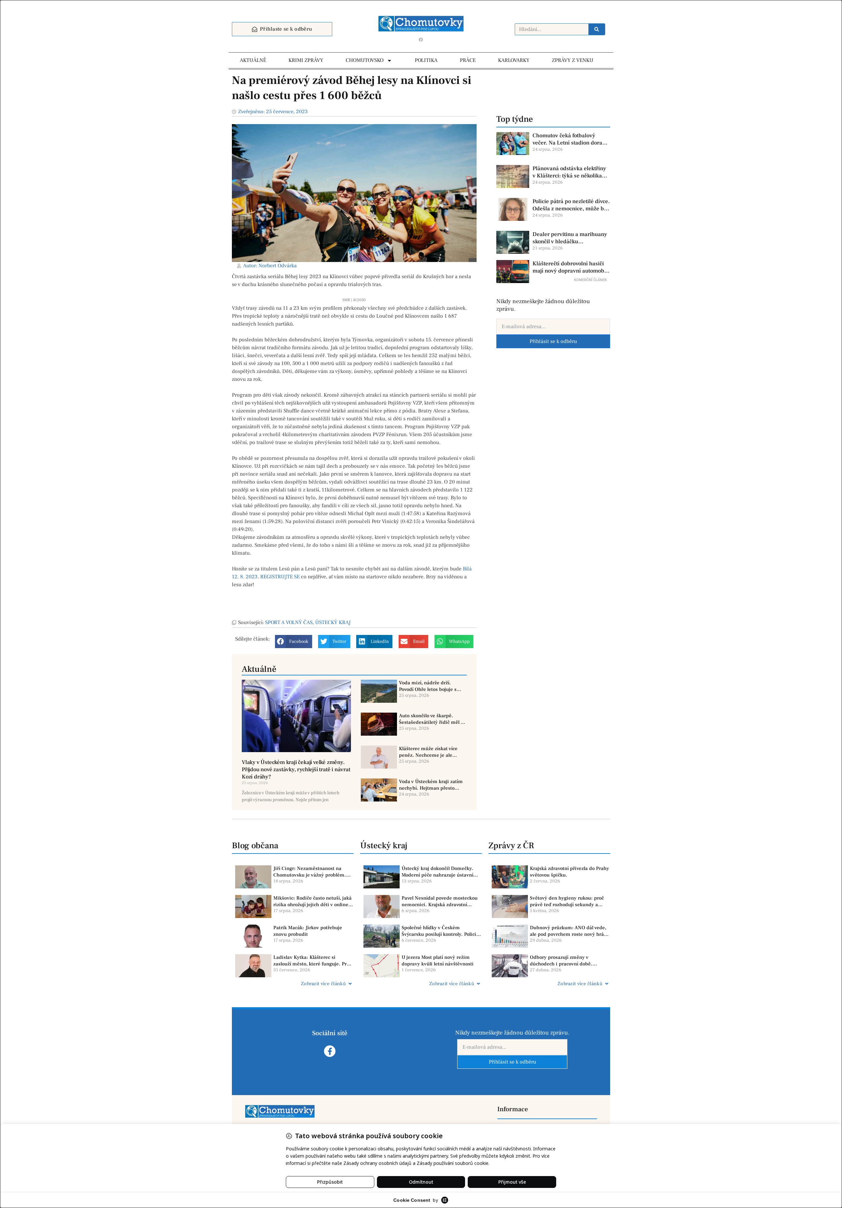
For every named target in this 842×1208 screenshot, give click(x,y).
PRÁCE (468, 60)
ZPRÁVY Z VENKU (572, 60)
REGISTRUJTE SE (280, 576)
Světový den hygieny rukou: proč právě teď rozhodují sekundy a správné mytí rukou (567, 901)
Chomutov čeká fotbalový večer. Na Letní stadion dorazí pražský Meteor (569, 139)
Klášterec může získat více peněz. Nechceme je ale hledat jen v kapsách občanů (430, 752)
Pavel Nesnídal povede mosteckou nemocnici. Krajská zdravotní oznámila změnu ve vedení (440, 901)
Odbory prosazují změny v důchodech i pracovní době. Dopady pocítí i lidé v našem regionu (562, 960)
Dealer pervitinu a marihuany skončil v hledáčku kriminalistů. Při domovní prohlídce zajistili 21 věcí (569, 238)
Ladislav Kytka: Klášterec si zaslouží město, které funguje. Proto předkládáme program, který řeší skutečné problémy (313, 960)
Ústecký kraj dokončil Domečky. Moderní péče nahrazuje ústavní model (437, 871)
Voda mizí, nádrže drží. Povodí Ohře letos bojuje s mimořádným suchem (428, 686)
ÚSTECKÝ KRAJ (333, 622)
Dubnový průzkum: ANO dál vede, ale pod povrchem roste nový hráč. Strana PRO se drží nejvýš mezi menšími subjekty (569, 931)
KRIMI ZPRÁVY (305, 60)
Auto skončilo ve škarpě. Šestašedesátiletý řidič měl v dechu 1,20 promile (431, 719)
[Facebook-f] (329, 1051)
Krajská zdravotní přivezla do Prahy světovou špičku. (569, 871)
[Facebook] (421, 39)
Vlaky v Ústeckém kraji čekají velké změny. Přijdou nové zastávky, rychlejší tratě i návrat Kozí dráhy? (296, 769)
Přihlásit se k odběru (553, 341)
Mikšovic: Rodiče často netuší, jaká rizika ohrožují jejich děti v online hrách (312, 901)
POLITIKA (426, 60)
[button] (293, 641)
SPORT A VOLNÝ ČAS (288, 622)
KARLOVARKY (514, 60)
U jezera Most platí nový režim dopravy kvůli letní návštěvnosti (438, 960)
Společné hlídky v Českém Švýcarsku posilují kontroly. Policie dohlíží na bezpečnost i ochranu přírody (440, 931)
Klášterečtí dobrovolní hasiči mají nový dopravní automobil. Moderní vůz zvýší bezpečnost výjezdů (570, 267)
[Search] (596, 29)
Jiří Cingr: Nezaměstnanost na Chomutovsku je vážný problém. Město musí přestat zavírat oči (309, 871)
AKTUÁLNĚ (253, 60)
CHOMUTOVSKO (365, 60)
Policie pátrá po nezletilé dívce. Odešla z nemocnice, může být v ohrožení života (571, 205)
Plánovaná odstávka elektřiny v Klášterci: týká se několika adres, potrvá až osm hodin (569, 172)
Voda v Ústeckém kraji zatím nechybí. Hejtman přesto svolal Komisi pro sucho (431, 784)
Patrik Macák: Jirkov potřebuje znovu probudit (307, 931)
